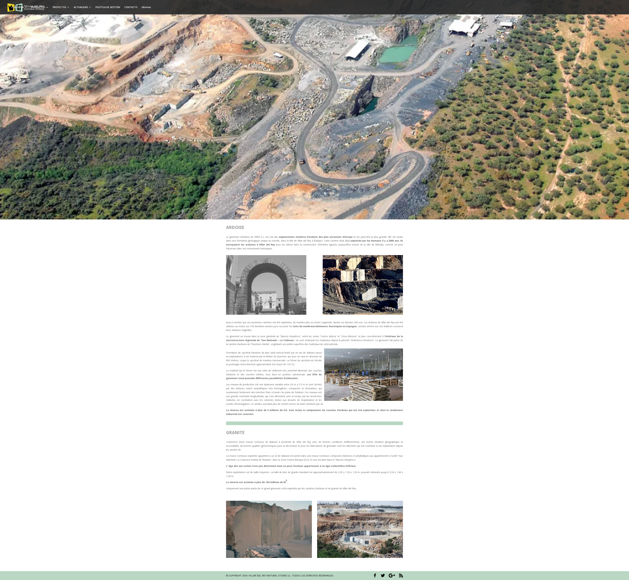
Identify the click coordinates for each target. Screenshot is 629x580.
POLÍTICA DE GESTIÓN (107, 7)
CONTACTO (130, 7)
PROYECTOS (59, 7)
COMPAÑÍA (17, 7)
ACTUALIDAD (81, 7)
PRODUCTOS (38, 7)
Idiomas (146, 7)
